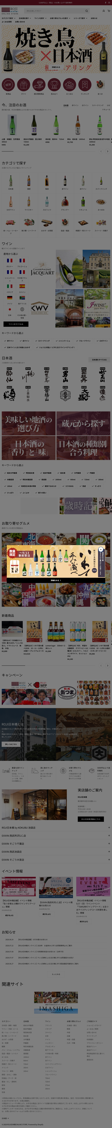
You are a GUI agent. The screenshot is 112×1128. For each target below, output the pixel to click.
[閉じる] (101, 549)
